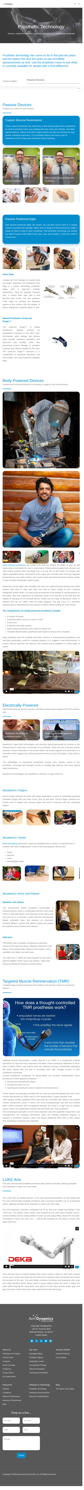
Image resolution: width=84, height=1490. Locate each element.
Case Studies (61, 1357)
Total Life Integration (37, 1369)
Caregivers (7, 1393)
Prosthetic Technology (37, 1389)
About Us (7, 1350)
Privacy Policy (8, 1373)
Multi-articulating (10, 843)
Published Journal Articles (39, 1393)
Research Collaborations (39, 1396)
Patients (6, 1389)
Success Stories (63, 1350)
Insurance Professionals (12, 1400)
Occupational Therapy (37, 1365)
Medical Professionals (11, 1396)
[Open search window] (75, 4)
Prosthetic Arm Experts (11, 1354)
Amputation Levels (36, 1361)
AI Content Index (9, 1376)
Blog (4, 1404)
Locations (6, 1361)
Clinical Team (8, 1357)
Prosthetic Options (36, 1357)
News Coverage (9, 1365)
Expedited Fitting (35, 1354)
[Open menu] (79, 4)
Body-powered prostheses (14, 565)
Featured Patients (63, 1354)
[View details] (32, 1341)
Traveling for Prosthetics (38, 1373)
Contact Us (7, 1369)
